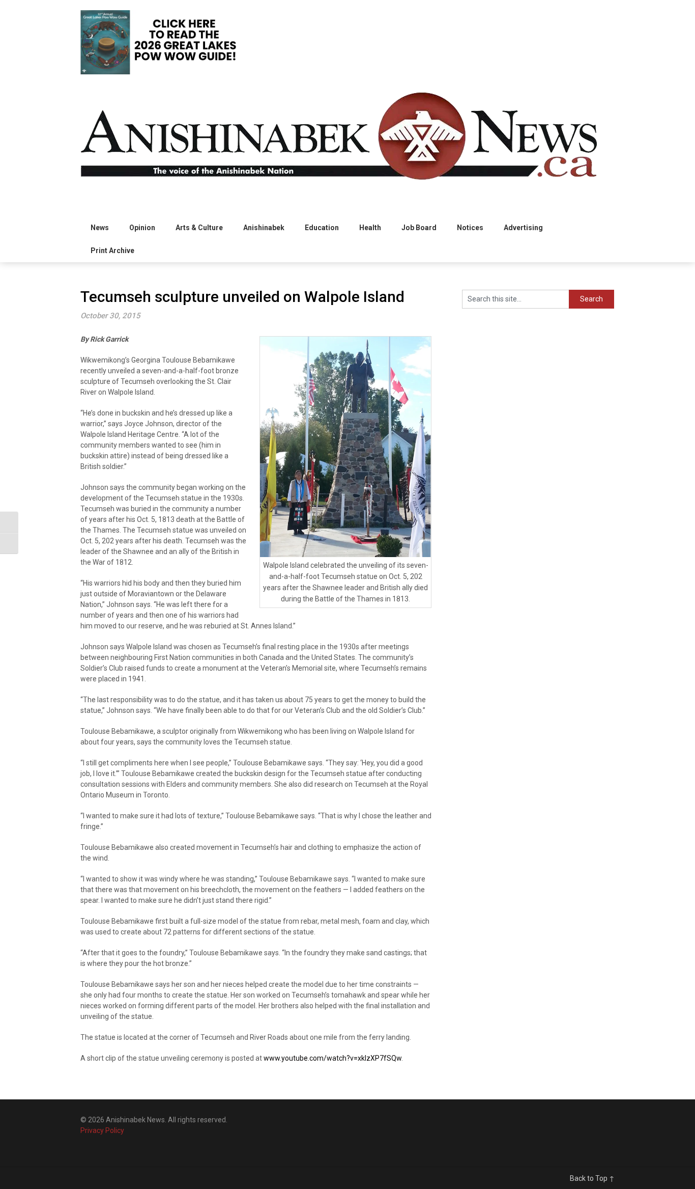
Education (322, 228)
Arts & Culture (199, 228)
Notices (470, 228)
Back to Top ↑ (592, 1178)
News (100, 228)
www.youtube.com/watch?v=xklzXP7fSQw (332, 1058)
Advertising (523, 228)
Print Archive (112, 250)
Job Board (419, 228)
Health (370, 228)
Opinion (142, 228)
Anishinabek (263, 228)
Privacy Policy (102, 1130)
